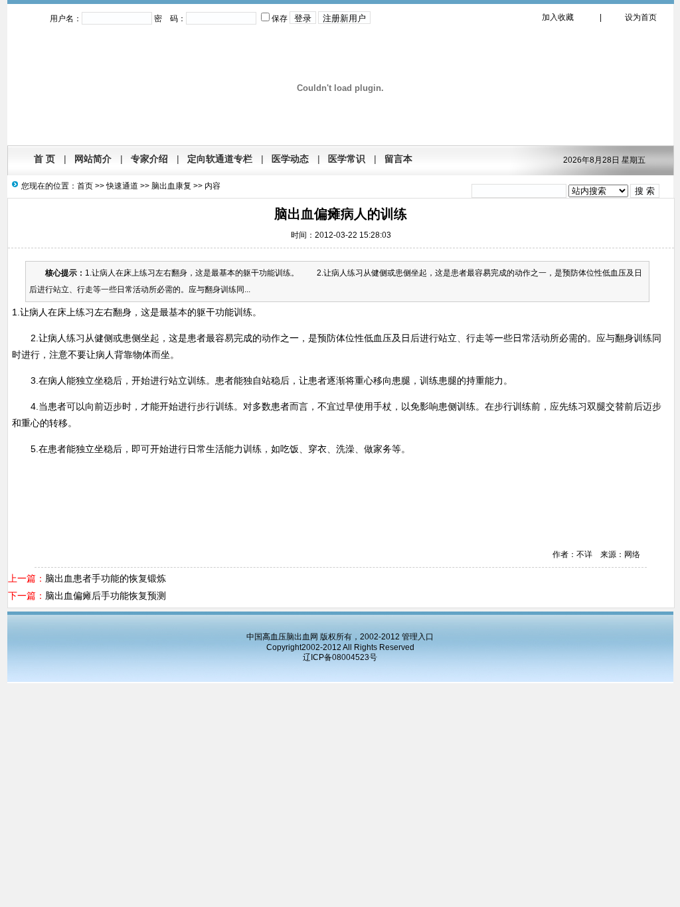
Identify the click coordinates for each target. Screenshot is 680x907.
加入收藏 (558, 17)
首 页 (44, 158)
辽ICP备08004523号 (340, 657)
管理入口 (418, 636)
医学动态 (290, 158)
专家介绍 (149, 158)
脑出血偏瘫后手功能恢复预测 (105, 595)
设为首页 (641, 17)
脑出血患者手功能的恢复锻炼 (105, 578)
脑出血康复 (171, 186)
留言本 (398, 158)
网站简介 (93, 158)
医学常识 (346, 158)
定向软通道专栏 (219, 158)
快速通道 (122, 186)
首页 (85, 186)
